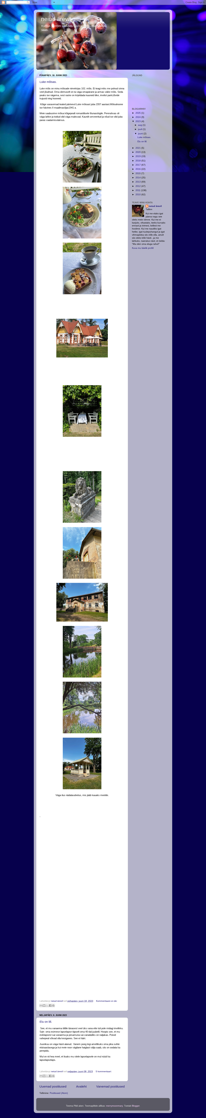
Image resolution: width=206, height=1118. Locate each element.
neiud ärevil (56, 19)
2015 (138, 173)
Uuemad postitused (52, 1086)
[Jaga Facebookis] (50, 1005)
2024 (138, 117)
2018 (138, 160)
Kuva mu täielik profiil (143, 248)
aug (140, 125)
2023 (138, 121)
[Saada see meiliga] (41, 1005)
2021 (138, 148)
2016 (138, 169)
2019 (138, 156)
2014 (138, 177)
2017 (138, 165)
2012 (138, 186)
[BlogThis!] (44, 1005)
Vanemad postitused (110, 1086)
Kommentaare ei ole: (106, 1001)
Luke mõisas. (48, 82)
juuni (141, 133)
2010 (138, 194)
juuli (140, 129)
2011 (138, 190)
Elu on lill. (46, 1021)
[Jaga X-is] (47, 1005)
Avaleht (81, 1086)
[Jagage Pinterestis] (53, 1005)
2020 (138, 152)
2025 (138, 113)
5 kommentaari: (104, 1071)
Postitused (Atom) (59, 1093)
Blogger (136, 1106)
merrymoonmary (114, 1106)
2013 (138, 182)
